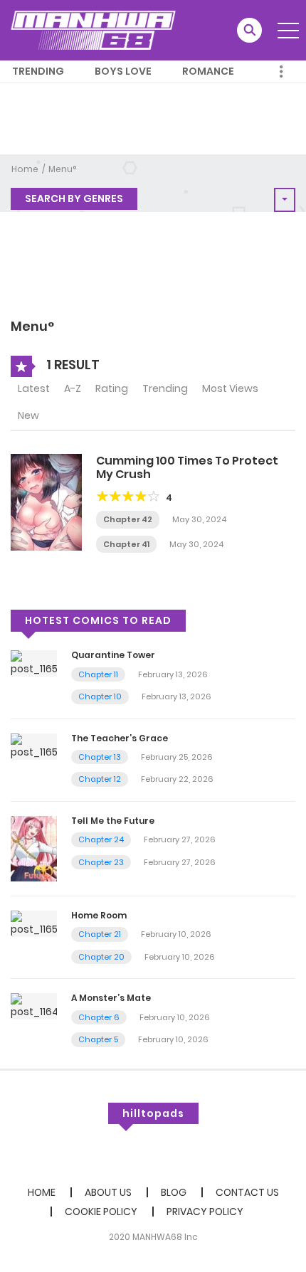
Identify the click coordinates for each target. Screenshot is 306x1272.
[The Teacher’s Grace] (34, 745)
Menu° (62, 169)
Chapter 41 (126, 544)
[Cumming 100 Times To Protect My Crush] (46, 501)
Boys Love (123, 71)
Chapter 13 (99, 757)
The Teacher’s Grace (119, 738)
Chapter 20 (101, 957)
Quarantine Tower (113, 655)
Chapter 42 (127, 519)
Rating (111, 388)
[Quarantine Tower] (34, 663)
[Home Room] (34, 923)
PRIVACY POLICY (205, 1211)
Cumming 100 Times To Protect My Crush (187, 467)
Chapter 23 (101, 862)
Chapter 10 (100, 696)
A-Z (72, 388)
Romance (208, 71)
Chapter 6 (99, 1017)
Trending (38, 71)
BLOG (173, 1192)
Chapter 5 (98, 1039)
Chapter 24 (101, 839)
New (28, 415)
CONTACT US (247, 1192)
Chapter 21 (99, 934)
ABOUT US (108, 1192)
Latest (34, 388)
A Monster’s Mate (111, 998)
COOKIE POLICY (101, 1211)
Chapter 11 (98, 674)
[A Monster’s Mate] (34, 1006)
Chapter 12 (99, 779)
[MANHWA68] (93, 30)
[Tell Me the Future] (34, 848)
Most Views (230, 388)
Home (24, 169)
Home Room (99, 915)
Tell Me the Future (112, 821)
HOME (42, 1192)
